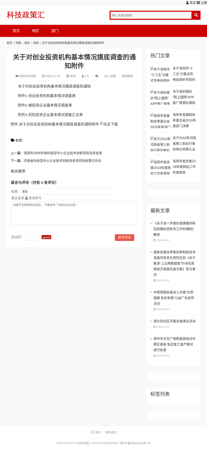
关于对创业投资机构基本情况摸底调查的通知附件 (73, 42)
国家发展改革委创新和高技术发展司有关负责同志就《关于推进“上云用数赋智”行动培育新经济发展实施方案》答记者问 (174, 263)
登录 (192, 2)
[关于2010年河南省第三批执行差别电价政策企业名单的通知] (160, 143)
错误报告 (127, 76)
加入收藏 (110, 76)
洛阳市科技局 (27, 76)
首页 (16, 31)
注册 (203, 2)
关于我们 (95, 432)
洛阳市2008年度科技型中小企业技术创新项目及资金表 (63, 153)
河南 (18, 42)
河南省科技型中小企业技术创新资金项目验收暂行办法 (62, 160)
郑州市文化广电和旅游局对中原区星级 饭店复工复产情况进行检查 (174, 344)
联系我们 (111, 432)
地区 (35, 31)
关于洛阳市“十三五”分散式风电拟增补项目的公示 (184, 75)
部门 (55, 31)
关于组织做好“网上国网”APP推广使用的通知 (184, 97)
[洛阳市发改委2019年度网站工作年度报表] (160, 167)
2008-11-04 (52, 76)
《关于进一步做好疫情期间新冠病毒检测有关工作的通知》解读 (174, 229)
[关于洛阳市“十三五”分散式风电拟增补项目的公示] (160, 74)
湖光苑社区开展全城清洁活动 (174, 321)
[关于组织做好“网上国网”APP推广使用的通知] (160, 97)
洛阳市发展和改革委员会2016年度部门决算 (184, 120)
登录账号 (35, 198)
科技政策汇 (25, 15)
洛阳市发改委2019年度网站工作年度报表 (184, 166)
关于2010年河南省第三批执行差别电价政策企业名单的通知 (184, 144)
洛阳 (36, 42)
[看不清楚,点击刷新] (46, 237)
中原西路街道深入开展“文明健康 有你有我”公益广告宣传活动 (173, 298)
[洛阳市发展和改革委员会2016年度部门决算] (160, 120)
